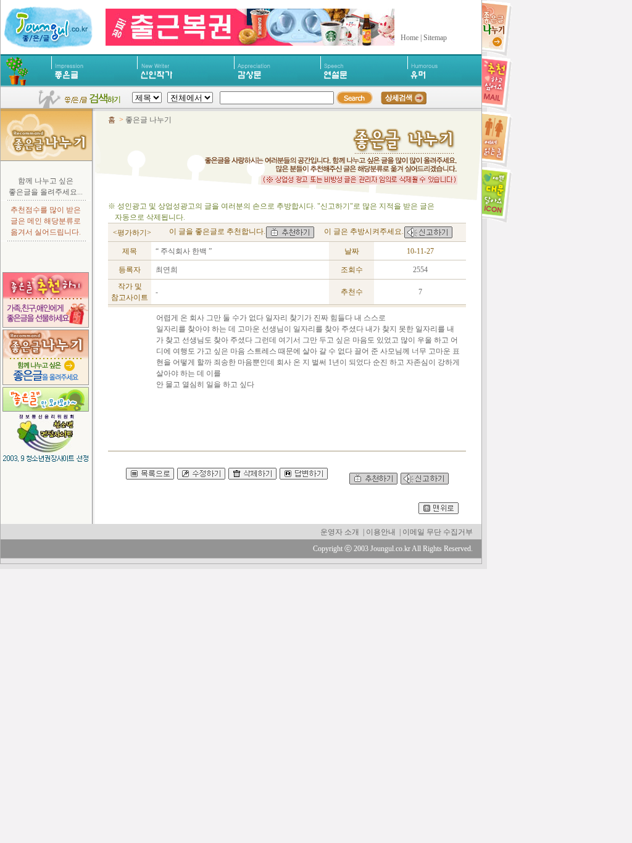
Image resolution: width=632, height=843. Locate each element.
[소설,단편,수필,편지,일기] (172, 84)
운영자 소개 (339, 532)
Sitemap (435, 37)
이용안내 (381, 532)
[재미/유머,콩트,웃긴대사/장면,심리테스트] (434, 84)
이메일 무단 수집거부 (437, 532)
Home (409, 37)
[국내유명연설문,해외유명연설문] (352, 84)
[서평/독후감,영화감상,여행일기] (265, 84)
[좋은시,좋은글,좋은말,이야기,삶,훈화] (82, 84)
